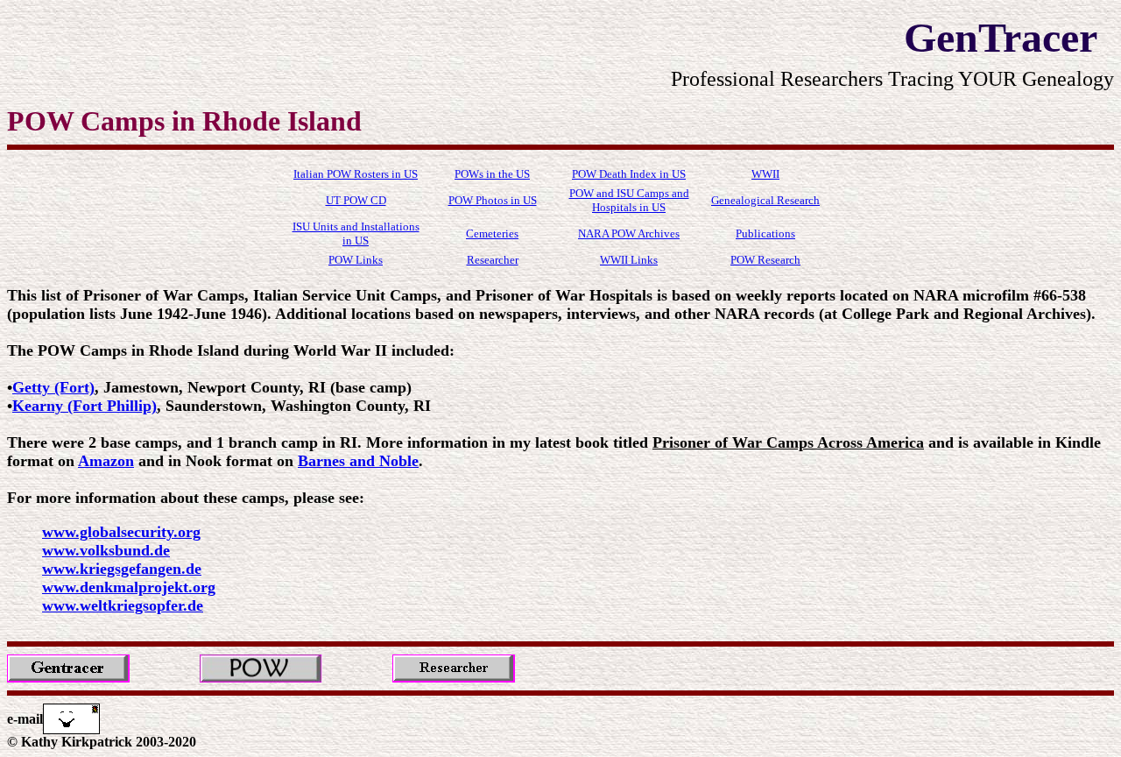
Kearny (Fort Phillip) (84, 405)
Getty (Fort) (53, 387)
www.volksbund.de (106, 550)
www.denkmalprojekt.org (128, 587)
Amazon (106, 461)
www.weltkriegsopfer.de (122, 605)
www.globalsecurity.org (121, 532)
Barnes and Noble (358, 461)
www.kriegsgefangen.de (121, 568)
